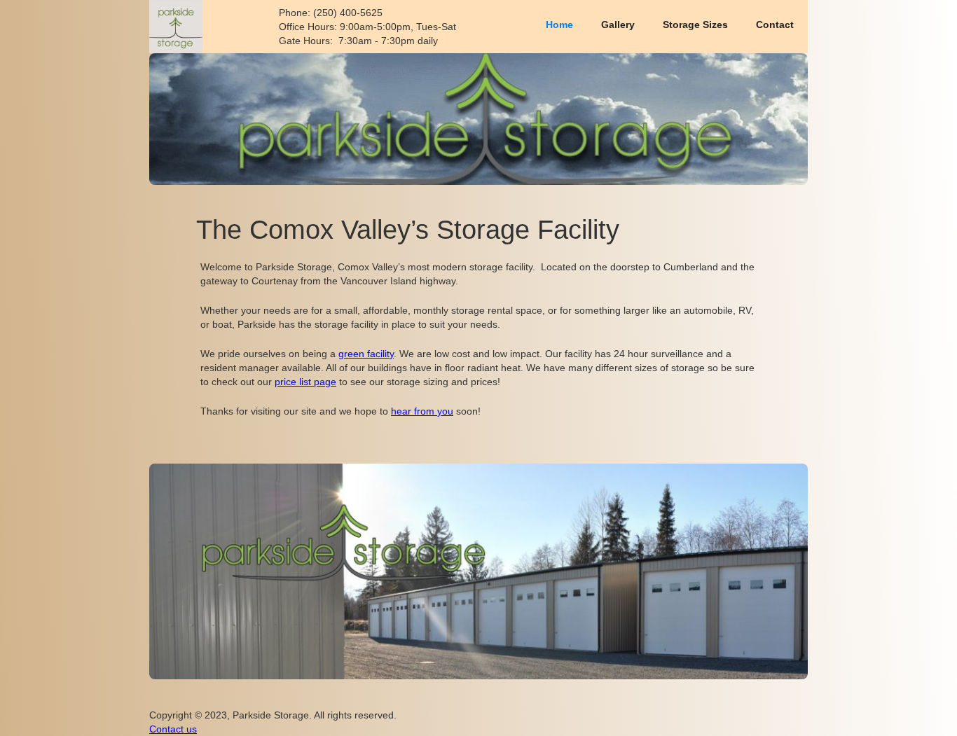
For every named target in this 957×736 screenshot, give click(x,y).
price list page (305, 381)
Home (559, 24)
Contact (775, 24)
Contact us (173, 729)
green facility (366, 353)
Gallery (618, 24)
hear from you (422, 411)
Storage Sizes (695, 24)
